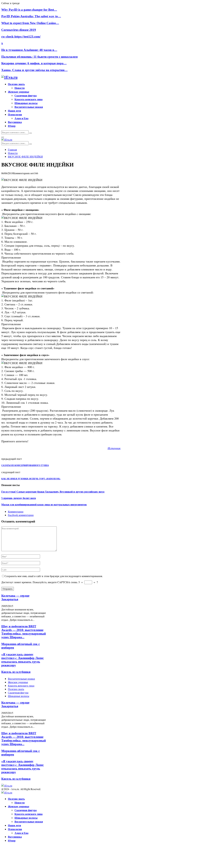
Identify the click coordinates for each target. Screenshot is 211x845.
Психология (15, 114)
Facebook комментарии (21, 515)
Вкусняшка (15, 122)
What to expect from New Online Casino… (30, 23)
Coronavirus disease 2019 (18, 30)
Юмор (11, 126)
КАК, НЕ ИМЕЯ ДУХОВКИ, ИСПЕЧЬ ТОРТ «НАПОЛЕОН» (30, 478)
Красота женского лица (29, 99)
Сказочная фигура (26, 95)
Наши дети (14, 111)
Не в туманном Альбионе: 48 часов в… (29, 50)
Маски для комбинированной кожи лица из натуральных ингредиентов (44, 504)
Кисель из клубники (15, 672)
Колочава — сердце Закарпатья (15, 597)
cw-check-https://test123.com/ (21, 36)
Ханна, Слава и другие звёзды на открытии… (34, 70)
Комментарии (15, 511)
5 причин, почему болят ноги (18, 498)
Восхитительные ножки (29, 107)
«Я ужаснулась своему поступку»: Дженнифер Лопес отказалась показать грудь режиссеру (22, 660)
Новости (20, 88)
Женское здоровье (18, 92)
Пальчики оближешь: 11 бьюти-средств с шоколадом (39, 56)
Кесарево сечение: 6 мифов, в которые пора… (34, 63)
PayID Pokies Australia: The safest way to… (31, 16)
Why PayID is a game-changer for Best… (29, 9)
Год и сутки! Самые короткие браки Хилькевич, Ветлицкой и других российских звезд (52, 491)
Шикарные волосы (26, 103)
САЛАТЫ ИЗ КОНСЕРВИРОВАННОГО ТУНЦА (25, 465)
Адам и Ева (21, 118)
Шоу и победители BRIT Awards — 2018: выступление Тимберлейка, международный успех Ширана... (23, 632)
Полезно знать (16, 84)
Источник (114, 448)
